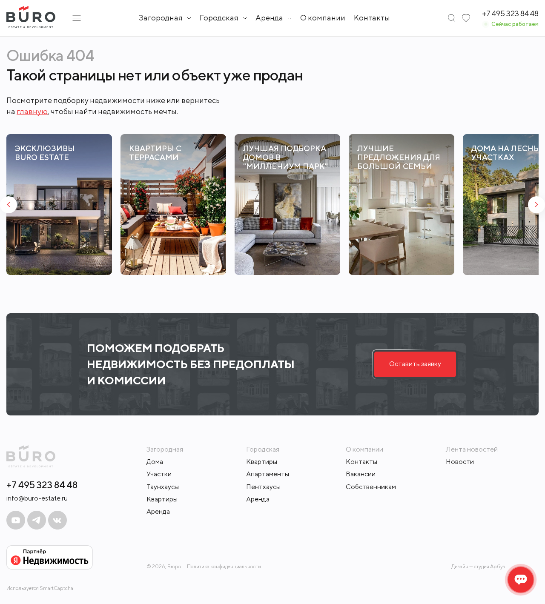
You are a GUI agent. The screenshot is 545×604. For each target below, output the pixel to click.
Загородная (161, 18)
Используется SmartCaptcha (39, 588)
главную (32, 111)
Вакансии (361, 474)
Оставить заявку (415, 364)
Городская (219, 18)
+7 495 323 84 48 (42, 484)
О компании (322, 17)
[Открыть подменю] (76, 18)
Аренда (158, 511)
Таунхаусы (162, 487)
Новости (460, 462)
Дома (154, 462)
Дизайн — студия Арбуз (478, 566)
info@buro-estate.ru (37, 498)
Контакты (372, 17)
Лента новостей (472, 449)
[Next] (536, 204)
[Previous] (8, 204)
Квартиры (162, 499)
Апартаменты (267, 474)
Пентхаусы (263, 487)
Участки (159, 474)
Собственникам (371, 487)
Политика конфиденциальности (224, 567)
